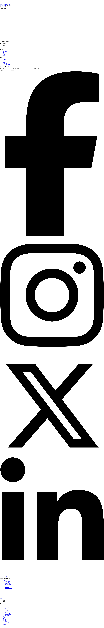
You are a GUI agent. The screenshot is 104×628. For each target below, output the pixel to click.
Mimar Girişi (2, 0)
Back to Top (2, 626)
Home (1, 5)
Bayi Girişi (7, 0)
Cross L (4, 5)
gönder (12, 70)
